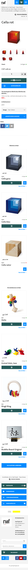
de (3, 558)
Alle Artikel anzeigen (14, 465)
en (7, 558)
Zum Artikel (22, 186)
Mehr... (3, 97)
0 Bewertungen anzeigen (12, 116)
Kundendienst (10, 491)
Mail (11, 125)
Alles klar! (23, 16)
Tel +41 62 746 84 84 (19, 532)
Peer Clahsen (9, 110)
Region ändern (22, 14)
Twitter (7, 125)
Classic (3, 64)
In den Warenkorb (11, 183)
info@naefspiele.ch (19, 530)
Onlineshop (14, 552)
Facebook (2, 125)
